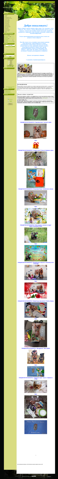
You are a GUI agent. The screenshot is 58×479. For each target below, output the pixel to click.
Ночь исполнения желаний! (9, 41)
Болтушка (6, 40)
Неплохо (11, 62)
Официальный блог (8, 90)
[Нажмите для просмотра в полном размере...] (35, 138)
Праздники (6, 37)
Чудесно (11, 63)
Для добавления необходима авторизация (10, 87)
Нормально (11, 64)
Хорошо (11, 61)
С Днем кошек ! (7, 36)
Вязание (6, 35)
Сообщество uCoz (7, 91)
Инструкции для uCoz (8, 92)
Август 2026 (10, 45)
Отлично (11, 60)
